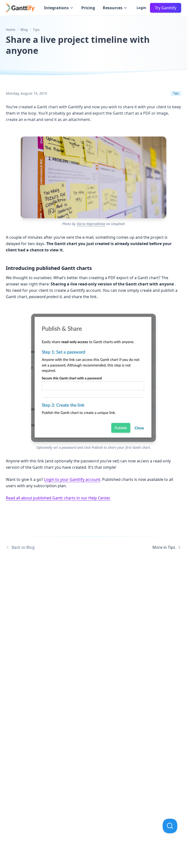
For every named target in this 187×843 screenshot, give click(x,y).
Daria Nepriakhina (91, 223)
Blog (24, 29)
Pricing (88, 7)
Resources (112, 7)
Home (10, 29)
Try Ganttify (165, 7)
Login (141, 7)
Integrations (56, 7)
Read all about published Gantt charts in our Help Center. (58, 498)
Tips (36, 29)
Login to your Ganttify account (72, 479)
